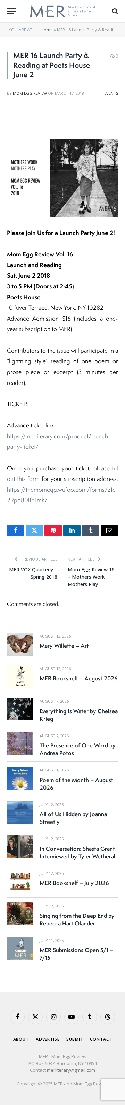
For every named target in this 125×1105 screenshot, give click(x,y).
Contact (101, 1039)
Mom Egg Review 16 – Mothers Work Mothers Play (91, 576)
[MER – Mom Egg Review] (62, 11)
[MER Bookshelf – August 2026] (20, 676)
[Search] (114, 11)
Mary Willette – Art (64, 646)
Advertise (48, 1039)
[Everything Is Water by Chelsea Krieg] (20, 709)
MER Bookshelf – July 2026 (74, 883)
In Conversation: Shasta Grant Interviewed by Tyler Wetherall (78, 852)
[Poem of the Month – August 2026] (20, 778)
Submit (74, 1039)
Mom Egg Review (30, 93)
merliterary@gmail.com (71, 1070)
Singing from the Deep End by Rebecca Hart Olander (77, 919)
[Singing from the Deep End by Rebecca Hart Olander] (20, 913)
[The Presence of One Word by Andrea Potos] (20, 743)
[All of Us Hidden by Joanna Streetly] (20, 812)
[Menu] (11, 11)
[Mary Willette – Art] (20, 644)
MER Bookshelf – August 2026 (79, 678)
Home (47, 30)
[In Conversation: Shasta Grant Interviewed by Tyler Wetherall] (20, 846)
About (21, 1039)
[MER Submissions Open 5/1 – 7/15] (20, 948)
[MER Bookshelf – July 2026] (20, 881)
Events (111, 93)
